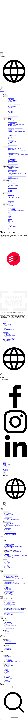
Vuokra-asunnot (11, 208)
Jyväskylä (10, 223)
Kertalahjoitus (11, 158)
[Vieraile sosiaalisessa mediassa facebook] (15, 408)
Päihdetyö (10, 142)
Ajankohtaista (11, 181)
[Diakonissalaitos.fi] (13, 51)
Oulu (9, 227)
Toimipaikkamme (12, 212)
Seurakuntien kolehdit (13, 164)
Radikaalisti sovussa (12, 145)
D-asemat (10, 138)
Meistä (4, 323)
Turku (9, 220)
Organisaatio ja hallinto (13, 100)
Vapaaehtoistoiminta (9, 329)
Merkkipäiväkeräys (12, 160)
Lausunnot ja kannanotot (13, 185)
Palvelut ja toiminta (7, 464)
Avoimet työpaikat (12, 196)
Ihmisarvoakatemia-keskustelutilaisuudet (16, 150)
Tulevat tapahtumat (12, 149)
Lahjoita (2, 91)
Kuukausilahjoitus (12, 159)
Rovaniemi (10, 228)
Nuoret (9, 119)
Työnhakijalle (11, 195)
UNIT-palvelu (11, 134)
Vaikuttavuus (11, 110)
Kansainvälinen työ (12, 135)
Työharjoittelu (11, 201)
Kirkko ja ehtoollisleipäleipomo (15, 104)
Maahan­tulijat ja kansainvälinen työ (15, 128)
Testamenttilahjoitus (12, 161)
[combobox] (14, 72)
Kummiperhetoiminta (12, 123)
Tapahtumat (10, 186)
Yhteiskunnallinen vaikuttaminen (15, 108)
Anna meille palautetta (10, 335)
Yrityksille (10, 168)
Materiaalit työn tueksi (13, 178)
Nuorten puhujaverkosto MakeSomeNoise (17, 176)
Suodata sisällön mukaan (5, 718)
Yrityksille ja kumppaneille (14, 167)
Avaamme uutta (11, 101)
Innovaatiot (10, 112)
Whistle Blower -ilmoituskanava (12, 336)
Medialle (10, 190)
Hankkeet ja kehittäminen (13, 114)
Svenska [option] (2, 89)
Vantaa (9, 216)
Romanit (10, 130)
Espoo (9, 215)
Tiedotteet (10, 191)
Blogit (9, 184)
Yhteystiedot (5, 332)
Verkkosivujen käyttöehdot (8, 339)
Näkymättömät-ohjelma (13, 141)
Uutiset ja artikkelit (12, 183)
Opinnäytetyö (11, 202)
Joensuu (10, 225)
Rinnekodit (5, 321)
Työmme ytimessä (12, 106)
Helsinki (10, 214)
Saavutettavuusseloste (10, 341)
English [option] (1, 87)
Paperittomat (11, 129)
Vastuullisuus (11, 111)
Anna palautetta (11, 209)
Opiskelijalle (11, 199)
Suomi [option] (1, 88)
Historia (10, 102)
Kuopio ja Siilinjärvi (12, 226)
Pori (9, 222)
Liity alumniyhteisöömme (13, 197)
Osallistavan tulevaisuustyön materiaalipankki (18, 154)
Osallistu (4, 328)
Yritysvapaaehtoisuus (12, 170)
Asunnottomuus (11, 143)
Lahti (9, 217)
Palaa (2, 508)
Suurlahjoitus (11, 162)
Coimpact (10, 177)
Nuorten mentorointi (12, 122)
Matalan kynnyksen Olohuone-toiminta (16, 124)
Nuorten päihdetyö (12, 125)
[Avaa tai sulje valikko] (0, 92)
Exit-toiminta (11, 140)
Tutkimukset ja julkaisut (13, 116)
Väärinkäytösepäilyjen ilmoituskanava (16, 210)
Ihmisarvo (10, 107)
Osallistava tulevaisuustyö (13, 153)
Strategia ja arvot (11, 99)
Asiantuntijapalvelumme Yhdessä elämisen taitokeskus (14, 608)
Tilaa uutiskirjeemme (12, 188)
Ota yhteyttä (10, 205)
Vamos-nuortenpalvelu (13, 120)
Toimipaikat (8, 334)
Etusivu (4, 94)
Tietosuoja (7, 340)
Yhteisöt (10, 137)
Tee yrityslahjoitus (12, 171)
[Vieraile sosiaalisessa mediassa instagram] (15, 434)
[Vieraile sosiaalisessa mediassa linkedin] (15, 459)
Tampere (10, 219)
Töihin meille (8, 327)
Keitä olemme (11, 98)
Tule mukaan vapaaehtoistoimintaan (16, 148)
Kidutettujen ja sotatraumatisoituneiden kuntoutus (16, 555)
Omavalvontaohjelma (10, 338)
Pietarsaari (10, 221)
